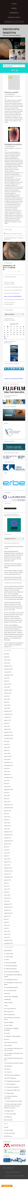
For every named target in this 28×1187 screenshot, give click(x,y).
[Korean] (8, 267)
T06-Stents (7, 1069)
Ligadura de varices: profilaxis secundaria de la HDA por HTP (13, 645)
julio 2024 (6, 654)
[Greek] (3, 267)
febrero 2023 (7, 684)
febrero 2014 (7, 826)
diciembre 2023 (8, 666)
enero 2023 (7, 687)
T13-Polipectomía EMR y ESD (12, 1090)
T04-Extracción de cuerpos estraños (13, 1063)
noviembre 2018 (8, 738)
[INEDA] (14, 432)
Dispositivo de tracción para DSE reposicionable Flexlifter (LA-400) (12, 578)
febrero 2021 (7, 729)
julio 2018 (6, 741)
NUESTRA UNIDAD (14, 17)
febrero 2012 (7, 898)
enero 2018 (7, 759)
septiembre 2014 (8, 808)
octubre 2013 (7, 838)
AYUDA (14, 3)
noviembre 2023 (8, 669)
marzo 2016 (7, 786)
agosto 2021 (7, 720)
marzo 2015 (7, 802)
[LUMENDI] (14, 498)
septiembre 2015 (8, 789)
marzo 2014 (7, 823)
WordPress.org (8, 1136)
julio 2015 (6, 792)
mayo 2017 (7, 768)
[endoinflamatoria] (14, 457)
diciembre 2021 (8, 711)
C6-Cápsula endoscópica (10, 969)
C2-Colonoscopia (10, 94)
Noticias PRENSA (8, 1022)
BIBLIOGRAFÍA (8, 950)
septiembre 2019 (8, 735)
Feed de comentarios (9, 1133)
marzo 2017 (7, 771)
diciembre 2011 (8, 904)
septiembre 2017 (8, 765)
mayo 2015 (7, 795)
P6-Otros (6, 1039)
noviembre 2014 (8, 805)
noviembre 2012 (8, 871)
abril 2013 (6, 856)
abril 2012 (6, 892)
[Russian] (14, 267)
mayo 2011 (7, 925)
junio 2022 (7, 696)
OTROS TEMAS (8, 1025)
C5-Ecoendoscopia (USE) (10, 966)
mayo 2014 (7, 817)
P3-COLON (7, 1033)
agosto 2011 (7, 916)
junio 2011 (7, 922)
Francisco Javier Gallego (10, 625)
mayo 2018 (7, 747)
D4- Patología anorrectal (10, 979)
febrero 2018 (7, 756)
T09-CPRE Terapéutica (10, 1078)
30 (7, 336)
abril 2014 (6, 820)
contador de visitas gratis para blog (13, 378)
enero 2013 (7, 865)
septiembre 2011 (8, 913)
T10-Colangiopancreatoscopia (12, 1081)
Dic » (5, 338)
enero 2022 (7, 708)
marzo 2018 (7, 753)
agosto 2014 (7, 811)
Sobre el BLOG (8, 1045)
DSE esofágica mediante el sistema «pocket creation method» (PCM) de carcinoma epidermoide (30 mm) (13, 572)
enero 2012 (7, 901)
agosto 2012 (7, 880)
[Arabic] (3, 265)
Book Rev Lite (9, 1176)
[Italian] (5, 267)
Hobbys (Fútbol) (8, 1002)
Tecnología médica (9, 1111)
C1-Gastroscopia (10, 146)
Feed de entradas (8, 1130)
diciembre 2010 (8, 940)
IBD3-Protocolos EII (9, 1014)
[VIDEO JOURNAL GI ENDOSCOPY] (14, 349)
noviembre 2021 (8, 714)
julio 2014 (6, 814)
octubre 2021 (7, 717)
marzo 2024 (7, 660)
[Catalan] (5, 265)
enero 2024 (7, 663)
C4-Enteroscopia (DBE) (10, 963)
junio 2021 (7, 723)
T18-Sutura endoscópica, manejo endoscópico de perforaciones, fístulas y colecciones (12, 1106)
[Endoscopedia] (14, 447)
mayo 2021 (7, 726)
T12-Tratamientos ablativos (11, 1087)
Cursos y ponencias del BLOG (11, 972)
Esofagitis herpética (13, 144)
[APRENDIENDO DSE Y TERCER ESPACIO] (14, 251)
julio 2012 (6, 883)
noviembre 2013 (8, 835)
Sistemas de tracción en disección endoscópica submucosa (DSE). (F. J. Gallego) (13, 565)
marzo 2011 (7, 931)
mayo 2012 (7, 889)
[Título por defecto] (14, 389)
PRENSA (14, 8)
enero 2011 (7, 937)
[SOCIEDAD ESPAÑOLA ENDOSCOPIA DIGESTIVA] (14, 525)
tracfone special (8, 586)
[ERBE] (14, 482)
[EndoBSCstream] (14, 415)
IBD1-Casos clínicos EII (10, 1008)
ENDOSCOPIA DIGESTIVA (11, 30)
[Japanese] (6, 267)
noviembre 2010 (8, 943)
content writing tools (9, 643)
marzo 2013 (7, 859)
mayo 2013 (7, 853)
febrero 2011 (7, 934)
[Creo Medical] (14, 467)
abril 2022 (6, 702)
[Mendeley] (14, 1145)
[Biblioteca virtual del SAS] (14, 1154)
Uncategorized (9, 96)
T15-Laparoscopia (9, 1093)
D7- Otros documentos (10, 990)
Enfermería (7, 993)
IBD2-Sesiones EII (9, 1011)
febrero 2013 (7, 862)
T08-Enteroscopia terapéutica (12, 1075)
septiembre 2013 (8, 841)
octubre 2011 (7, 910)
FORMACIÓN (7, 999)
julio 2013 (6, 847)
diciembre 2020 (8, 732)
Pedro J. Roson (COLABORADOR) (12, 296)
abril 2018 (6, 750)
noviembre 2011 (8, 907)
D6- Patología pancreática (11, 987)
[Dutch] (8, 265)
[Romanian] (13, 267)
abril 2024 (6, 657)
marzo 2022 (7, 705)
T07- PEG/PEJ (8, 1072)
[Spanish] (3, 269)
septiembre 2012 (8, 877)
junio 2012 (7, 886)
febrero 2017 (7, 774)
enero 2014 (7, 829)
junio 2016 (7, 780)
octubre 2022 (7, 693)
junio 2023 (7, 678)
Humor (6, 1005)
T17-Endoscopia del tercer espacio (13, 1101)
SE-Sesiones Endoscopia (10, 1042)
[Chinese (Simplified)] (6, 265)
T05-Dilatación (8, 1066)
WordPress (22, 1176)
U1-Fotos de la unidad (10, 1114)
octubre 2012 (7, 874)
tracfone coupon (8, 602)
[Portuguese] (11, 267)
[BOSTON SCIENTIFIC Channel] (14, 401)
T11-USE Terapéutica (9, 1084)
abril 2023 (6, 681)
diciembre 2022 (8, 690)
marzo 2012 (7, 895)
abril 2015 (6, 799)
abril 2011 (6, 928)
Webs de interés (8, 1120)
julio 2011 (6, 919)
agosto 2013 (7, 844)
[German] (14, 265)
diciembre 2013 (8, 832)
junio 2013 (7, 850)
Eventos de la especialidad (11, 996)
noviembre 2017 (8, 762)
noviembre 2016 (8, 777)
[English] (9, 265)
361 (5, 613)
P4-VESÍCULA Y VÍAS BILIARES (12, 1036)
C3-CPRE (6, 960)
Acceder (6, 1127)
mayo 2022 (7, 699)
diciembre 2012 (8, 868)
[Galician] (13, 265)
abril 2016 (6, 783)
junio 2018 (7, 744)
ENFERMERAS (14, 13)
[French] (11, 265)
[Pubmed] (14, 1160)
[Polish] (9, 267)
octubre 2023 (7, 672)
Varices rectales (11, 92)
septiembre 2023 (8, 675)
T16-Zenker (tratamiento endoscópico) (10, 1097)
